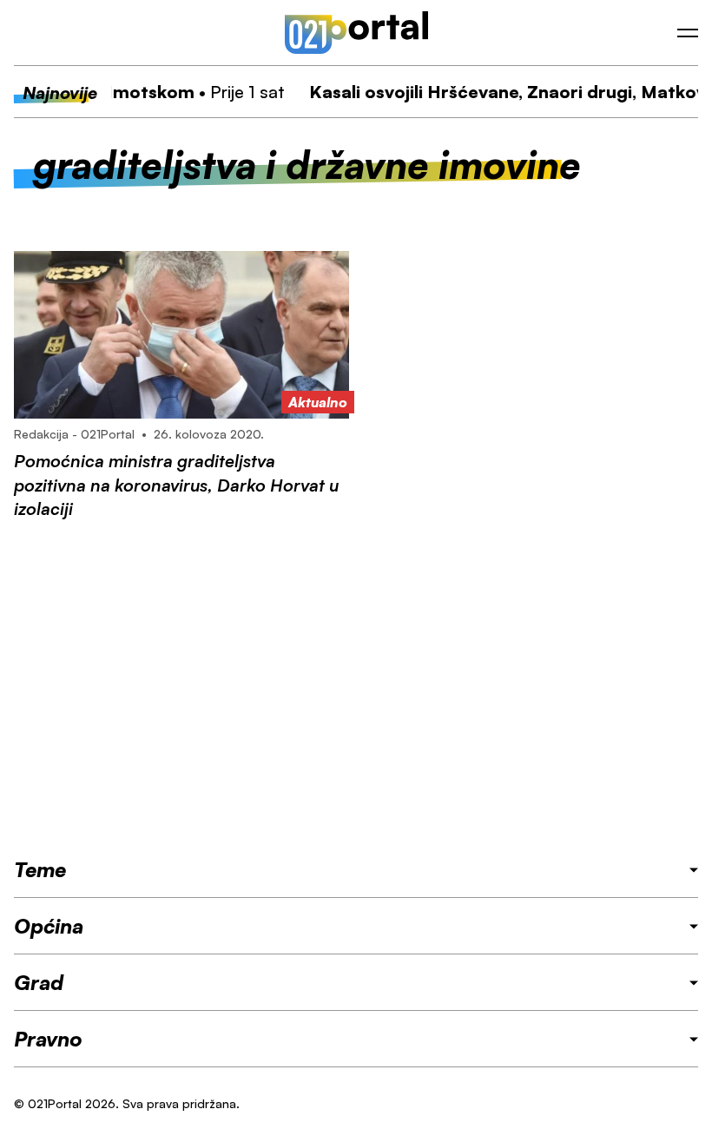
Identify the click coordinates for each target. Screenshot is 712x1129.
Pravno (48, 1039)
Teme (40, 869)
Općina (48, 926)
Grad (38, 982)
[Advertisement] (356, 687)
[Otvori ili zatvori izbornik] (687, 33)
